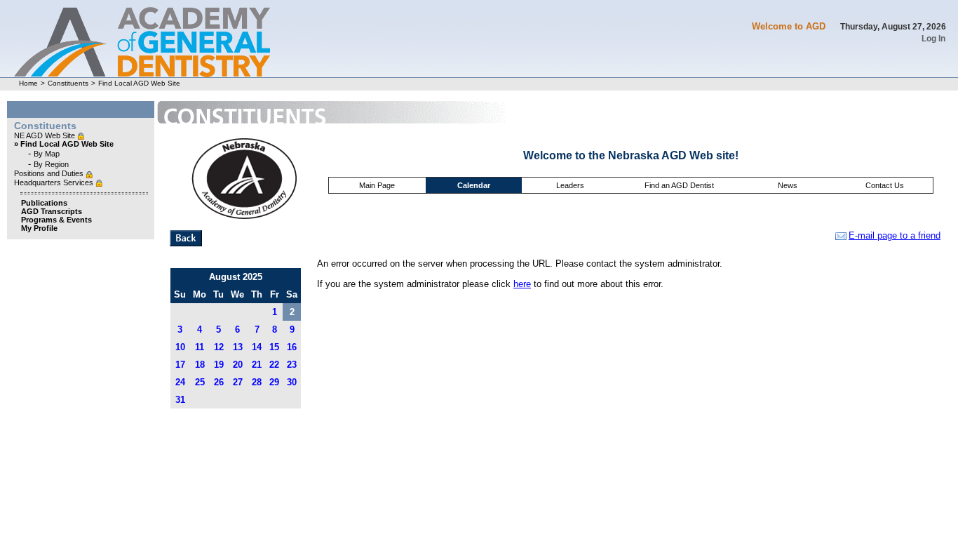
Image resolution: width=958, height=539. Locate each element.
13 (238, 347)
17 (180, 364)
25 (200, 382)
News (787, 185)
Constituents (68, 83)
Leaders (570, 185)
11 (199, 347)
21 (257, 364)
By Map (47, 153)
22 (274, 364)
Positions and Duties (50, 173)
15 (274, 347)
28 (257, 382)
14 (257, 347)
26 (219, 382)
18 (200, 364)
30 (292, 382)
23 (292, 364)
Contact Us (884, 185)
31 (180, 399)
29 (274, 382)
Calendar (473, 185)
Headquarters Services (54, 182)
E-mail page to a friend (894, 235)
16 (292, 347)
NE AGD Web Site (45, 135)
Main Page (377, 185)
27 (238, 382)
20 (238, 364)
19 (219, 364)
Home (28, 83)
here (522, 284)
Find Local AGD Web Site (139, 83)
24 (180, 382)
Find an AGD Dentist (679, 185)
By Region (51, 164)
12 (219, 347)
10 (180, 347)
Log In (933, 39)
